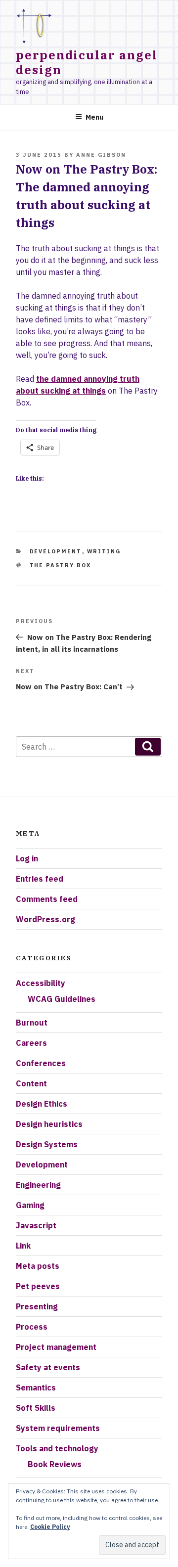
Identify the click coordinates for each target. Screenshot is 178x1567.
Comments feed (47, 899)
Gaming (30, 1205)
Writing (104, 551)
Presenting (37, 1306)
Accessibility (40, 983)
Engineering (38, 1185)
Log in (27, 858)
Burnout (31, 1023)
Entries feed (39, 879)
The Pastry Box (60, 565)
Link (23, 1246)
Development (56, 551)
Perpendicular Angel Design (86, 62)
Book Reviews (55, 1464)
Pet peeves (38, 1286)
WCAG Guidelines (61, 999)
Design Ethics (41, 1104)
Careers (31, 1043)
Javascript (36, 1225)
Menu (94, 117)
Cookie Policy (50, 1526)
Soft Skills (35, 1408)
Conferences (41, 1063)
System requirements (58, 1428)
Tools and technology (57, 1448)
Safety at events (48, 1367)
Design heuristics (49, 1124)
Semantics (36, 1387)
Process (31, 1327)
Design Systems (47, 1144)
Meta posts (37, 1266)
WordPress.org (45, 919)
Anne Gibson (101, 154)
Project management (56, 1347)
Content (31, 1083)
